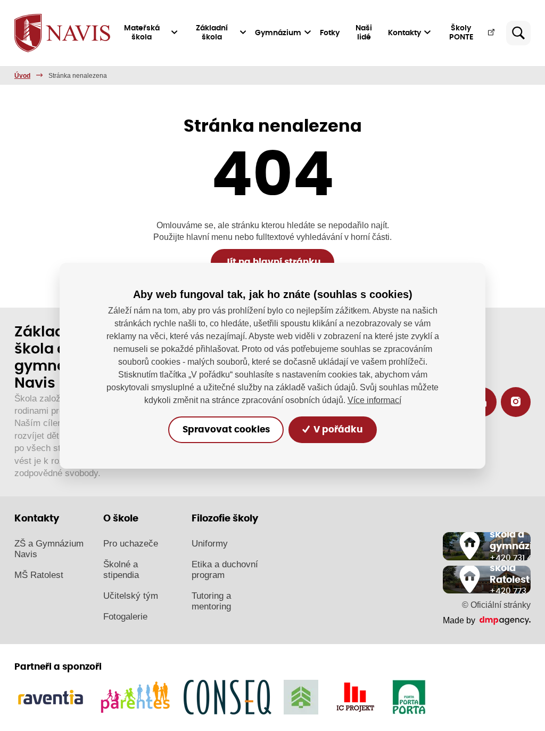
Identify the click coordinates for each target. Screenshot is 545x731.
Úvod (22, 75)
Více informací (374, 400)
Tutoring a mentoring (211, 601)
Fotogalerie (125, 617)
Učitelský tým (130, 596)
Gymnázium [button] (278, 33)
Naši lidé (364, 33)
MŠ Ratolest (38, 575)
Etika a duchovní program (225, 569)
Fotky (330, 33)
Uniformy (210, 544)
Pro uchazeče (130, 544)
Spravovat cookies (226, 429)
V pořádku (336, 429)
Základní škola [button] (212, 33)
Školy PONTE (461, 33)
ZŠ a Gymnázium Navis (49, 549)
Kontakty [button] (404, 33)
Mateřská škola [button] (142, 33)
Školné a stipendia (121, 569)
